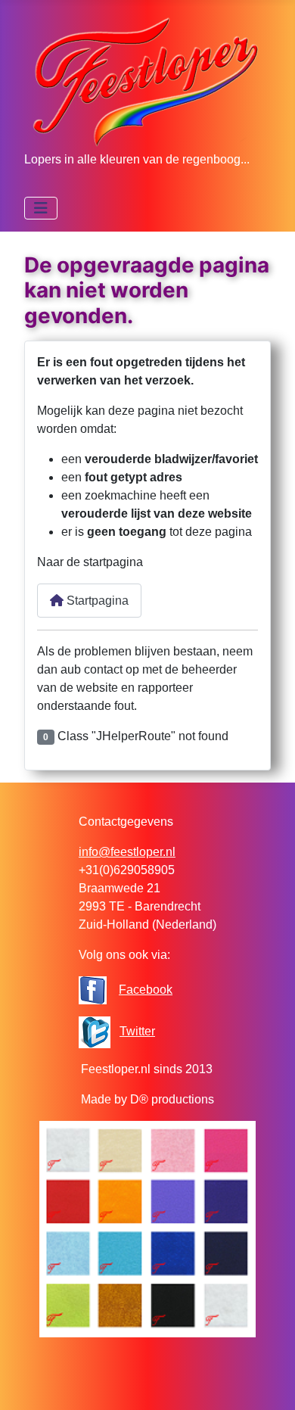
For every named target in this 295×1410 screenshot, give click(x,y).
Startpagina (96, 600)
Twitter (137, 1031)
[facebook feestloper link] (93, 989)
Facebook (145, 989)
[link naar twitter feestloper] (94, 1031)
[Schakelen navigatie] (40, 208)
